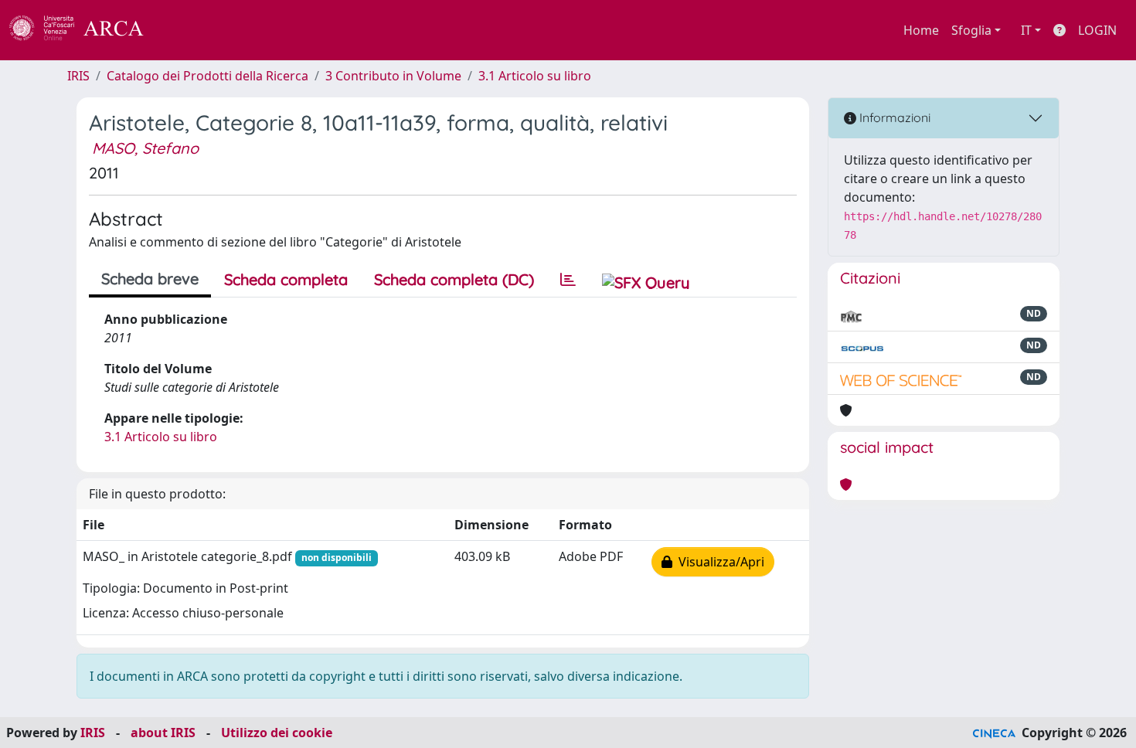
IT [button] (1026, 30)
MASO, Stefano (145, 148)
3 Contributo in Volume (393, 75)
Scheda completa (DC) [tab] (454, 279)
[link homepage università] (185, 30)
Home (921, 30)
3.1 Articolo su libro (534, 75)
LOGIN (1097, 30)
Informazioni (893, 117)
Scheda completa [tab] (286, 279)
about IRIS (163, 732)
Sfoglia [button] (971, 30)
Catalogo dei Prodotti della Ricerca (207, 75)
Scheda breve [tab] (150, 278)
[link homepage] (85, 30)
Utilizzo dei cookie (276, 732)
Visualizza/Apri (718, 561)
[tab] (568, 280)
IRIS (78, 75)
